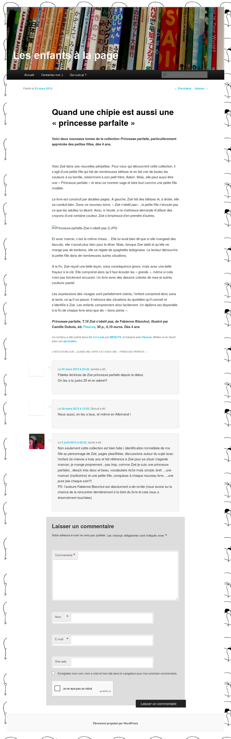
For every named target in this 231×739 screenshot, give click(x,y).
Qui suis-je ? (78, 75)
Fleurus (89, 326)
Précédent (183, 88)
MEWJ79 (115, 337)
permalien (70, 341)
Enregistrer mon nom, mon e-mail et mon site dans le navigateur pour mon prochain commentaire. (117, 673)
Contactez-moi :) (52, 75)
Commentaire (65, 555)
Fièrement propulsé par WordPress (115, 723)
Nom (62, 616)
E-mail (62, 639)
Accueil (29, 75)
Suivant (201, 88)
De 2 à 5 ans (96, 337)
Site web (60, 661)
